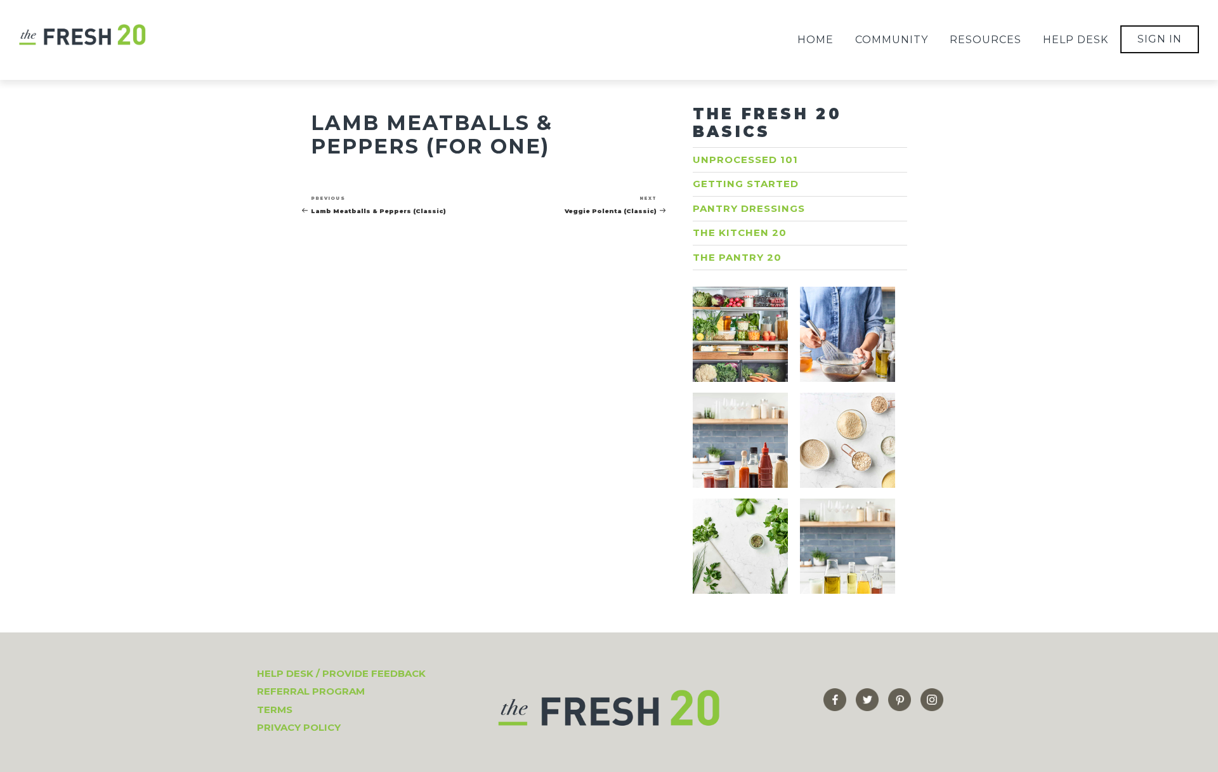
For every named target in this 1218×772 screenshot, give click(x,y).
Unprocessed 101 (745, 160)
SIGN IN (1159, 39)
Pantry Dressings (749, 208)
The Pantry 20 (737, 257)
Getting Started (746, 184)
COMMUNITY (891, 40)
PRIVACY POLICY (299, 727)
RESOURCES (985, 40)
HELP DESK (1075, 40)
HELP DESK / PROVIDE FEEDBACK (341, 673)
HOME (815, 40)
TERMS (274, 709)
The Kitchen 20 (740, 232)
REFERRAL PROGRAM (311, 691)
